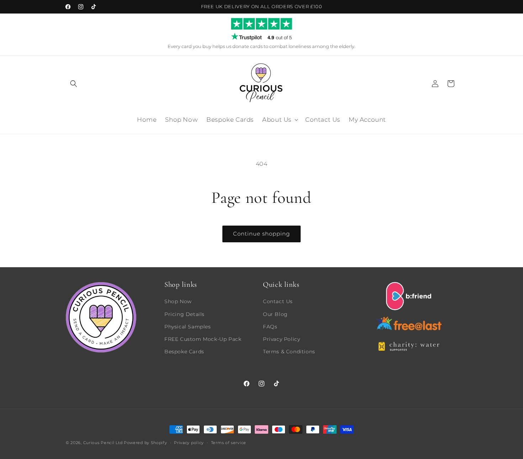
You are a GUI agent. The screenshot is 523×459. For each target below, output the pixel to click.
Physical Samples (187, 326)
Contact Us (278, 301)
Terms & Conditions (289, 351)
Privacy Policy (281, 339)
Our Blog (275, 314)
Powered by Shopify (145, 442)
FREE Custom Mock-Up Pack (202, 339)
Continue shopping (261, 233)
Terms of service (228, 442)
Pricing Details (184, 314)
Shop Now (178, 301)
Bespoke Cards (184, 351)
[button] (73, 83)
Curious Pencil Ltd (103, 442)
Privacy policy (189, 442)
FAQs (270, 326)
